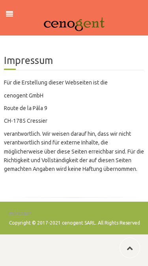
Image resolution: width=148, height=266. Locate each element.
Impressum (20, 213)
